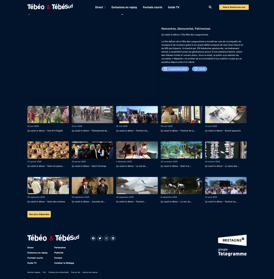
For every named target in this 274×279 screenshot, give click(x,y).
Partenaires (60, 247)
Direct (99, 7)
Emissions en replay (124, 7)
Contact (58, 257)
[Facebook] (93, 238)
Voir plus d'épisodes (39, 214)
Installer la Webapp (64, 262)
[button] (210, 7)
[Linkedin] (113, 238)
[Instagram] (106, 238)
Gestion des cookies (89, 272)
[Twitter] (99, 238)
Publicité (58, 252)
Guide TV (173, 7)
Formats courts (152, 7)
